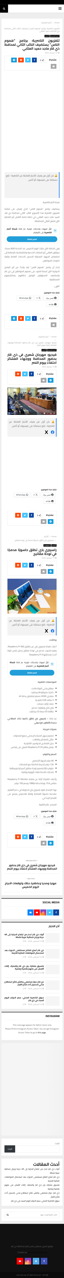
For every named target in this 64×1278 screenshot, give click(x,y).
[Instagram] (28, 1261)
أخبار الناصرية (55, 36)
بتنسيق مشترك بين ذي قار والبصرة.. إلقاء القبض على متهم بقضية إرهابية (24, 967)
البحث (57, 1143)
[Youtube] (20, 1261)
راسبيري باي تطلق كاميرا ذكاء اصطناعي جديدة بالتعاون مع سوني (32, 720)
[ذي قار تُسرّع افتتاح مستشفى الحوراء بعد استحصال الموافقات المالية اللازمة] (52, 953)
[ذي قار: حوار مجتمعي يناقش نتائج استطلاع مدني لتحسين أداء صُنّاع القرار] (52, 985)
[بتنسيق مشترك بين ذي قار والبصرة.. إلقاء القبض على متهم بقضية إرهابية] (52, 969)
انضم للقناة (32, 239)
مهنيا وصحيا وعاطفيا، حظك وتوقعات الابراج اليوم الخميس (30, 885)
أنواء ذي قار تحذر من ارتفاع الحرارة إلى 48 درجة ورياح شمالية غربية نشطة (24, 935)
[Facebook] (44, 1261)
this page (42, 1032)
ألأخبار (47, 36)
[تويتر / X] (35, 193)
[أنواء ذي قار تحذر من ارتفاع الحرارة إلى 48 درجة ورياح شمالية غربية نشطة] (52, 938)
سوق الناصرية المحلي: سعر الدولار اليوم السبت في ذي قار (24, 999)
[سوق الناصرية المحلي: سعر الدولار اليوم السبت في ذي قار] (52, 1001)
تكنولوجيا (47, 545)
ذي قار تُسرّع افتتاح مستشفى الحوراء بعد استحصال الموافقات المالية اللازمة (24, 951)
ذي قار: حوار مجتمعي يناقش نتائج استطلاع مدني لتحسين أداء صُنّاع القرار (24, 983)
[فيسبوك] (35, 186)
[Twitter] (36, 1261)
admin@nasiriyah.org (37, 1252)
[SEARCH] (7, 1215)
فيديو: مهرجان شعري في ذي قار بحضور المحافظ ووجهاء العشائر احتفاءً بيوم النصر (32, 867)
